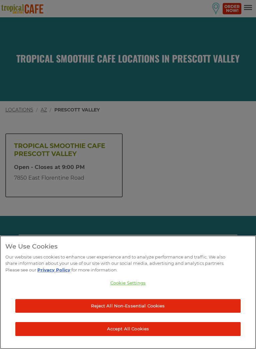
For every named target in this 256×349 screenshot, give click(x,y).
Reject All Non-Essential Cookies (128, 305)
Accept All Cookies (128, 328)
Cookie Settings (128, 282)
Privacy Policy (53, 269)
